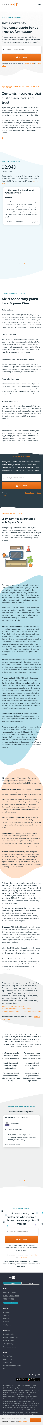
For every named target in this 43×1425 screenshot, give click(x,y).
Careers (6, 1322)
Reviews (6, 1318)
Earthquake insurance (9, 1009)
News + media (8, 1340)
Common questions (10, 1337)
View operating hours (11, 1296)
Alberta (12, 1264)
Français (30, 1283)
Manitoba (31, 1264)
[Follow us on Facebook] (29, 1374)
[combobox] (21, 49)
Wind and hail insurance (32, 1011)
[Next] (24, 264)
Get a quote (23, 57)
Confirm (35, 1420)
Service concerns (9, 1347)
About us (6, 1312)
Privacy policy (8, 1359)
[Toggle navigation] (39, 4)
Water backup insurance (10, 1011)
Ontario (38, 1264)
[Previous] (19, 264)
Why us (6, 1315)
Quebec (23, 1266)
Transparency (8, 1344)
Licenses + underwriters (12, 1366)
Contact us (7, 1325)
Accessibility (8, 1362)
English (12, 1283)
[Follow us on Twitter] (32, 1374)
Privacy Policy (29, 63)
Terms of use (8, 1356)
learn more (23, 1421)
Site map (6, 1369)
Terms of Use (22, 1257)
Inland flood (26, 1009)
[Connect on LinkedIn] (39, 1374)
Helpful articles (8, 1334)
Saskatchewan (21, 1264)
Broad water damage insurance (13, 1006)
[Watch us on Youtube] (36, 1374)
